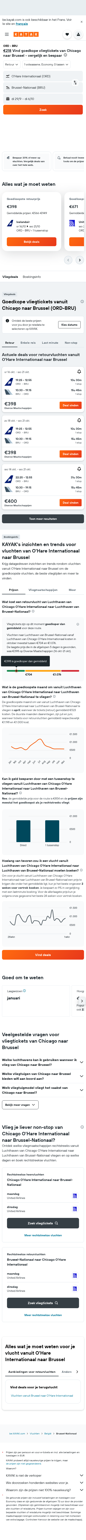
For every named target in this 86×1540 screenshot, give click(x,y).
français (22, 24)
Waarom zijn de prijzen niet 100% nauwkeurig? (38, 1490)
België (47, 1433)
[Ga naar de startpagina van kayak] (26, 34)
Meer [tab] (72, 590)
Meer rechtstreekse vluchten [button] (43, 1235)
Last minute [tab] (50, 343)
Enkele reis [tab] (28, 343)
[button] (81, 21)
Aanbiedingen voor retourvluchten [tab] (31, 1372)
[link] (43, 955)
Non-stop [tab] (71, 343)
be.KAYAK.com (17, 1433)
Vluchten (35, 1433)
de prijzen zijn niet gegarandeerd (23, 1463)
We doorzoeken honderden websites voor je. (37, 1483)
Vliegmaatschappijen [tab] (43, 590)
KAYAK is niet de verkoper (23, 1475)
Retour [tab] (9, 343)
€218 (7, 50)
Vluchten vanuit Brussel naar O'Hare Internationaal (42, 1395)
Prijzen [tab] (13, 590)
